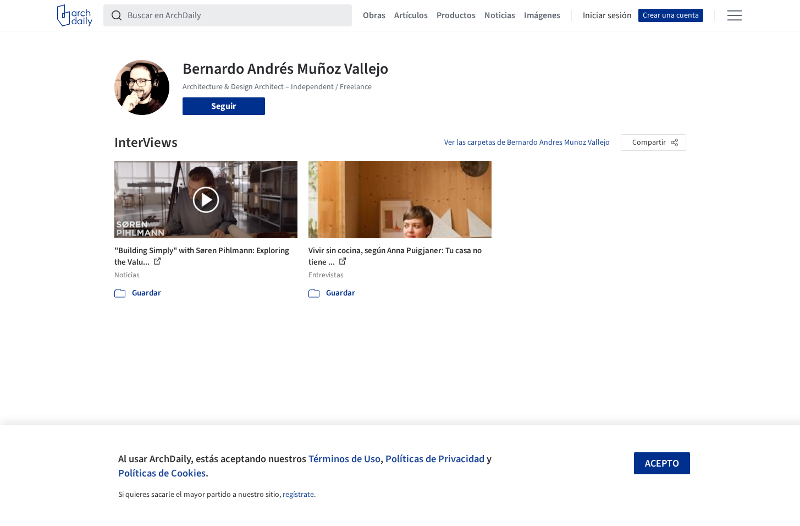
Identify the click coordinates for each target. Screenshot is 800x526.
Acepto (662, 463)
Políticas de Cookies (162, 473)
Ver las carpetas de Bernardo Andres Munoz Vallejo (527, 142)
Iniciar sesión (607, 15)
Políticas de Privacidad (434, 459)
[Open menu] (734, 15)
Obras (374, 15)
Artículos (411, 15)
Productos (456, 15)
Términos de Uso (344, 459)
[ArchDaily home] (74, 15)
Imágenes (542, 15)
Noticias (499, 15)
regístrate (298, 494)
